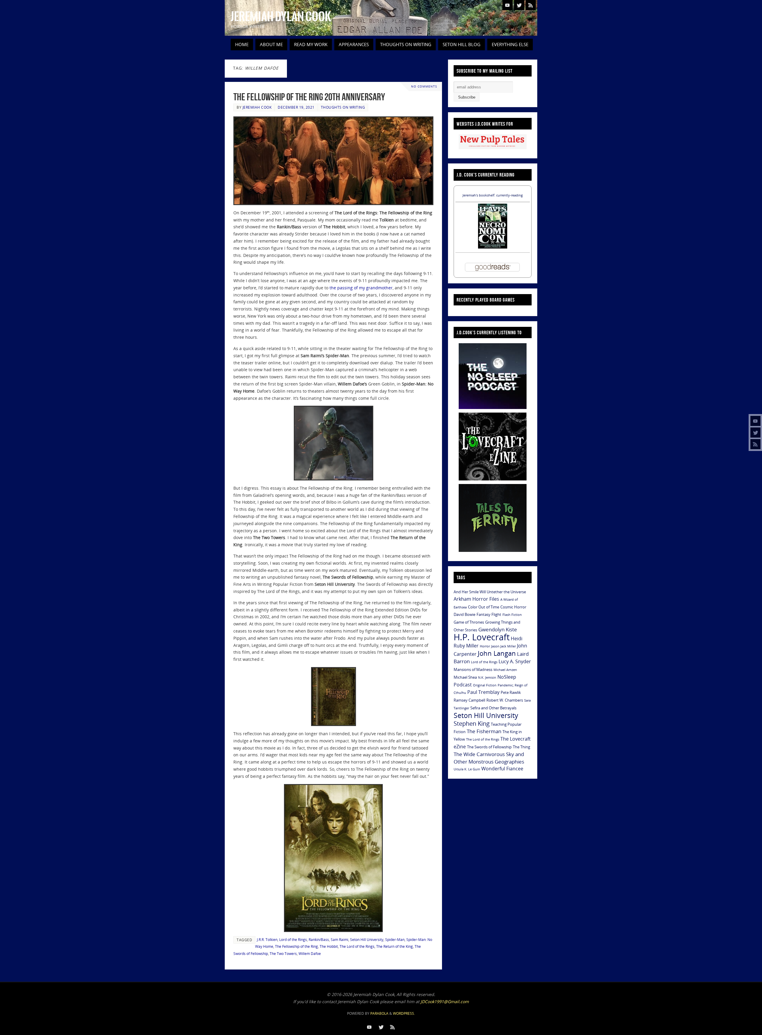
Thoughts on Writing (343, 107)
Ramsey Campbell (469, 700)
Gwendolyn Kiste (497, 629)
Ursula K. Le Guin (467, 769)
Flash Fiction (512, 615)
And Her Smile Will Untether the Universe (490, 591)
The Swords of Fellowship (489, 747)
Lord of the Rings (293, 939)
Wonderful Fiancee (502, 768)
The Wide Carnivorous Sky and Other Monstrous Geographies (489, 757)
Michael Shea (465, 677)
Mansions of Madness (473, 669)
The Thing (521, 747)
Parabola (379, 1013)
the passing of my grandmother (361, 288)
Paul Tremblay (483, 692)
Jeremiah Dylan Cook (281, 16)
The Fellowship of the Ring (296, 946)
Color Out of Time (483, 607)
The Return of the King (394, 946)
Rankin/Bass (319, 939)
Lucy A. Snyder (515, 661)
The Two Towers (283, 953)
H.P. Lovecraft (482, 637)
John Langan (497, 653)
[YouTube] (755, 421)
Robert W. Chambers (504, 700)
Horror (485, 646)
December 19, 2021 (296, 107)
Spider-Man (395, 939)
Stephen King (472, 723)
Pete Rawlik (511, 692)
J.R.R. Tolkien (267, 939)
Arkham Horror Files (476, 599)
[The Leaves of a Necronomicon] (492, 247)
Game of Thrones (469, 622)
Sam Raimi (339, 939)
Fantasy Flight (489, 614)
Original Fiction (484, 685)
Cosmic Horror (513, 607)
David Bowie (464, 614)
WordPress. (404, 1013)
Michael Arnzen (505, 670)
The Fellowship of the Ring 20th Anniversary (309, 96)
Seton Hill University (366, 939)
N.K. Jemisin (487, 677)
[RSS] (755, 444)
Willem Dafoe (310, 953)
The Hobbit (329, 946)
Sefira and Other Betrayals (493, 708)
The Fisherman (484, 731)
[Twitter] (755, 432)
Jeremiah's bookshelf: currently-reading (493, 195)
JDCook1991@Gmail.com (445, 1001)
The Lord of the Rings (357, 946)
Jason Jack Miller (503, 646)
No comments (424, 86)
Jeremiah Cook (257, 107)
